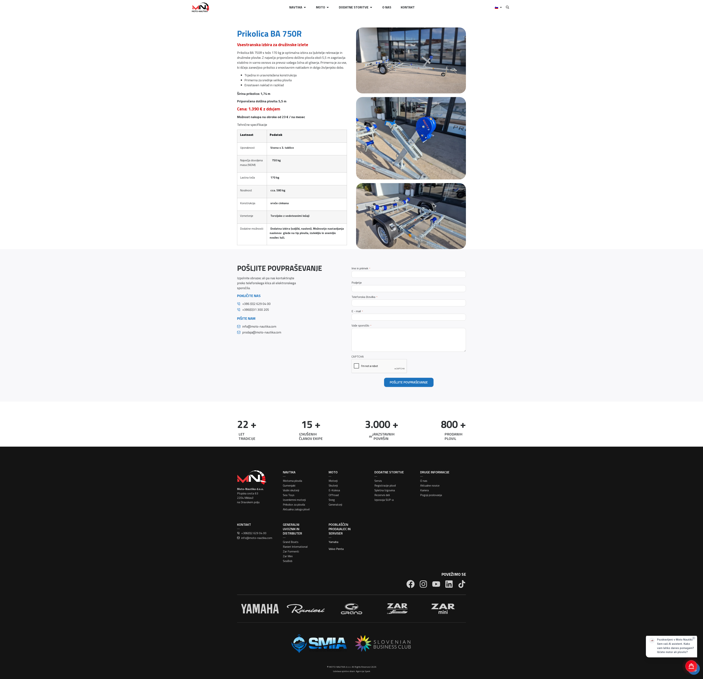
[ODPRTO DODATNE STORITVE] (371, 7)
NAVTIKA (289, 472)
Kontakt (408, 7)
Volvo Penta (336, 549)
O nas (386, 7)
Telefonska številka (364, 297)
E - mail (357, 311)
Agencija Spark (363, 671)
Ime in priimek (361, 268)
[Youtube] (436, 584)
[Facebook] (410, 584)
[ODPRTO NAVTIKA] (304, 7)
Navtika (295, 7)
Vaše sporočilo (361, 325)
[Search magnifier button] (507, 7)
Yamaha (333, 542)
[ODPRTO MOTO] (327, 7)
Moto (320, 7)
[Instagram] (423, 584)
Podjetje (357, 283)
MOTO (333, 472)
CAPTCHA (358, 357)
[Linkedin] (449, 584)
